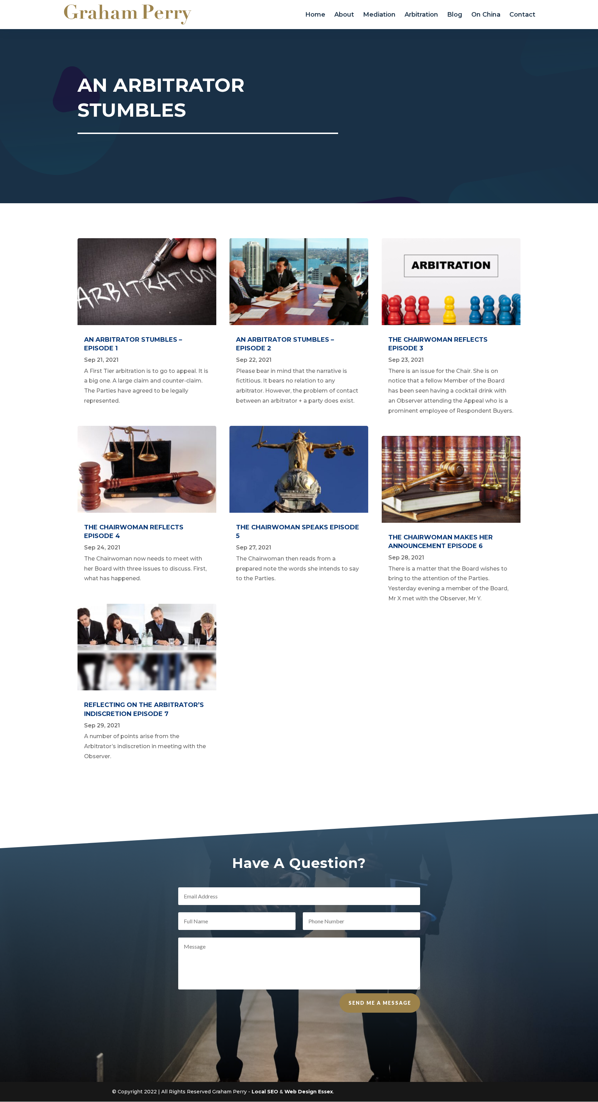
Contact (522, 15)
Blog (454, 15)
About (344, 15)
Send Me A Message (379, 1003)
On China (485, 15)
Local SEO (265, 1091)
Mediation (379, 15)
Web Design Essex (308, 1091)
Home (315, 15)
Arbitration (421, 15)
